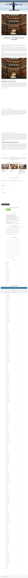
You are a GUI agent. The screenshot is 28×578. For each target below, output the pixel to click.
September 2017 (8, 440)
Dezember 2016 (8, 455)
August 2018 (7, 422)
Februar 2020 (7, 392)
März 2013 (7, 531)
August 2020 (7, 382)
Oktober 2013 (7, 519)
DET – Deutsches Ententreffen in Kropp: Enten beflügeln (13, 217)
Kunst (10, 249)
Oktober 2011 (7, 559)
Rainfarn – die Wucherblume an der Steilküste (11, 214)
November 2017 (8, 437)
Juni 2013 (7, 526)
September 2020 (8, 380)
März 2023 (7, 330)
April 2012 (7, 549)
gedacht (12, 36)
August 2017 (7, 442)
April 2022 (7, 348)
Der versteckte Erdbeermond (9, 222)
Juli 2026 (7, 263)
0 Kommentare (25, 153)
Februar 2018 (7, 432)
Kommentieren (3, 192)
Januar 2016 (7, 474)
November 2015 (8, 477)
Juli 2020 (7, 383)
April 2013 (7, 529)
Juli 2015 (7, 484)
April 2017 (7, 449)
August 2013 (7, 522)
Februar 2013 (7, 532)
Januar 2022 (7, 353)
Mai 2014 (7, 507)
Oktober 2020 (7, 378)
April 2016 (7, 469)
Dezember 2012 (8, 536)
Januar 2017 (7, 454)
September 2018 (8, 420)
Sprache (7, 255)
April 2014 (7, 509)
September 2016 (8, 460)
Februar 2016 (7, 472)
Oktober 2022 (7, 338)
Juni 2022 (7, 345)
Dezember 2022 (8, 335)
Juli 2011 (7, 564)
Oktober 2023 (7, 318)
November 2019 (8, 397)
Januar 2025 (7, 293)
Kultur (7, 249)
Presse (13, 252)
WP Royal (6, 576)
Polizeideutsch (8, 252)
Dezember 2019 (8, 395)
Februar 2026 (7, 271)
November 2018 (8, 417)
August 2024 (7, 301)
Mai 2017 (7, 447)
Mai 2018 (7, 427)
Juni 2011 (7, 566)
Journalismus (8, 246)
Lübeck (15, 54)
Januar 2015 (7, 494)
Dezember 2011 (8, 556)
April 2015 (7, 489)
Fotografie (8, 243)
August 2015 (7, 482)
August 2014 (7, 502)
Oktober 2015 (7, 479)
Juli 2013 (7, 524)
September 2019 (8, 400)
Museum (17, 249)
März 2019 (7, 410)
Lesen (13, 249)
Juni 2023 (7, 325)
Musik (20, 249)
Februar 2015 (7, 492)
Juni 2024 (7, 305)
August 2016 (7, 462)
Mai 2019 (7, 407)
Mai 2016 (7, 467)
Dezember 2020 (8, 375)
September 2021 (8, 360)
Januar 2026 (7, 273)
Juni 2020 (7, 385)
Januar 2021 (7, 373)
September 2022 (8, 340)
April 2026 (7, 268)
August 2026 (7, 261)
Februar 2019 (7, 412)
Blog (7, 240)
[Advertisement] (14, 43)
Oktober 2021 (7, 358)
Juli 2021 (7, 363)
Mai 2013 (7, 527)
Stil (10, 255)
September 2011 (8, 561)
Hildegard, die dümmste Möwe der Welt (11, 218)
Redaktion (16, 252)
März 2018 (7, 430)
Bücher (15, 240)
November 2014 (8, 497)
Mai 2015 (7, 487)
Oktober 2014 (7, 499)
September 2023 (8, 320)
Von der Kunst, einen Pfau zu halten (12, 234)
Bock (6, 229)
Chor (18, 240)
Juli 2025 (7, 283)
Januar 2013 (7, 534)
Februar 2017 (7, 452)
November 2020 (8, 377)
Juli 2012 (7, 544)
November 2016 (8, 457)
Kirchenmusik (17, 246)
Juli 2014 (7, 504)
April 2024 (7, 308)
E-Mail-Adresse (3, 185)
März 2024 (7, 310)
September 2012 (8, 541)
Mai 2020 (7, 387)
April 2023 (7, 328)
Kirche (12, 246)
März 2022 (7, 350)
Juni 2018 (7, 425)
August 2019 (7, 402)
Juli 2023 (7, 323)
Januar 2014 (7, 514)
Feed (14, 213)
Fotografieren (13, 243)
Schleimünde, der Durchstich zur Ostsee (11, 215)
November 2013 (8, 517)
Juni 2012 (7, 546)
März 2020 (7, 390)
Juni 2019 (7, 405)
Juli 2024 (7, 303)
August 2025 (7, 281)
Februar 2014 (7, 512)
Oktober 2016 (7, 459)
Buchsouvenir (11, 240)
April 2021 (7, 368)
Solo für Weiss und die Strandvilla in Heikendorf (15, 227)
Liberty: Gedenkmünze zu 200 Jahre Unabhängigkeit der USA (13, 223)
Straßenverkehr (15, 255)
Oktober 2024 (7, 298)
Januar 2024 (7, 313)
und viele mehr (12, 139)
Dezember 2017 (8, 435)
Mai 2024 (7, 306)
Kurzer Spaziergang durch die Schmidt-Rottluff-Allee (12, 221)
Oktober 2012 (7, 539)
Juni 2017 (7, 445)
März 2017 (7, 450)
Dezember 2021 (8, 355)
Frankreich (18, 243)
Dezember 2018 (8, 415)
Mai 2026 (7, 266)
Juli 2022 (7, 343)
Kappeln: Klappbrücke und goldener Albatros (11, 216)
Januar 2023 (7, 333)
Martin (7, 232)
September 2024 (8, 300)
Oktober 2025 (7, 278)
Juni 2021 (7, 365)
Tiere (19, 255)
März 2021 (7, 370)
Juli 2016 (7, 464)
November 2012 (8, 537)
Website (2, 189)
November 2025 (8, 276)
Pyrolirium (14, 4)
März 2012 (7, 551)
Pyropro (15, 36)
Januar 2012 (7, 554)
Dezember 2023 (8, 315)
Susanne (4, 153)
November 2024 (8, 296)
